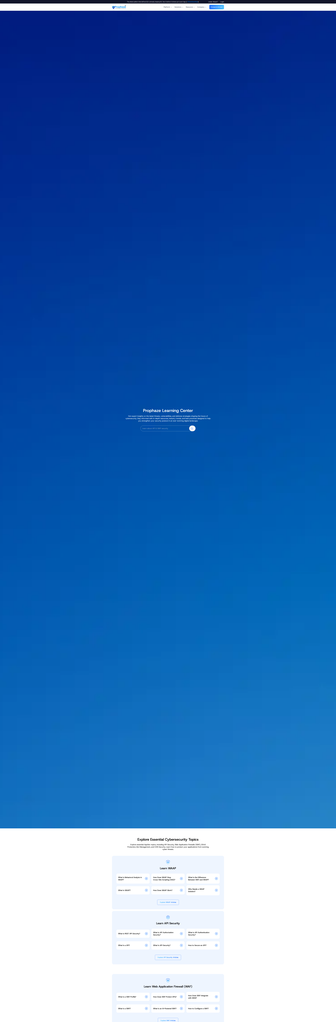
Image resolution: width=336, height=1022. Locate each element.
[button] (213, 1)
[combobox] (164, 428)
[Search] (192, 428)
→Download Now (192, 2)
